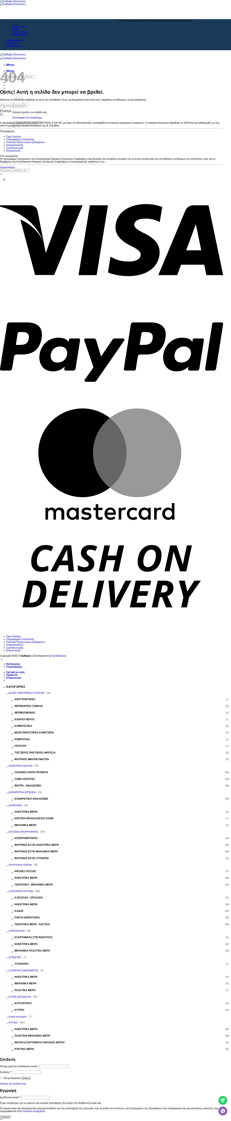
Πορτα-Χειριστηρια (27, 917)
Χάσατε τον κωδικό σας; (13, 1083)
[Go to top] (1, 659)
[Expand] (11, 699)
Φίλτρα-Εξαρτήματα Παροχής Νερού (39, 1042)
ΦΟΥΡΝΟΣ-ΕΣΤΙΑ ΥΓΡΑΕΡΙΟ (31, 858)
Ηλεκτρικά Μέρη (25, 904)
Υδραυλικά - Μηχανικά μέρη (33, 884)
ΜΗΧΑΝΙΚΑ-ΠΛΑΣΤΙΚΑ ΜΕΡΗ (32, 950)
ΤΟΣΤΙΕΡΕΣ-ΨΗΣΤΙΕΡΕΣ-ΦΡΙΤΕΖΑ (35, 752)
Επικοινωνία (13, 46)
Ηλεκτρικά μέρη (25, 878)
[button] (10, 65)
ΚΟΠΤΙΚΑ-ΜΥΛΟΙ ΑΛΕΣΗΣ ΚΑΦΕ (34, 818)
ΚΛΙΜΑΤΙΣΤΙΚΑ (23, 726)
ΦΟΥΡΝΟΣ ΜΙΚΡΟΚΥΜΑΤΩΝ (31, 759)
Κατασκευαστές (14, 145)
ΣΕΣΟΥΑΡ (20, 746)
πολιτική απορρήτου (34, 1111)
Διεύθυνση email (10, 1097)
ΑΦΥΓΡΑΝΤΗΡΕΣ (25, 699)
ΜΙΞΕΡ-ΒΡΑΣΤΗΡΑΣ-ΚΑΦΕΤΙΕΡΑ (34, 732)
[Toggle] (7, 693)
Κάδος (19, 911)
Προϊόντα (12, 43)
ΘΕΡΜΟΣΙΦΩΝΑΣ (24, 712)
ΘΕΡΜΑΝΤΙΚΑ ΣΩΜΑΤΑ (28, 706)
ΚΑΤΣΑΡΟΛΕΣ (23, 1003)
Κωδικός (5, 1072)
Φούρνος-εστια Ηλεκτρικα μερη (36, 845)
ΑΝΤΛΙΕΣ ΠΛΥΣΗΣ (25, 871)
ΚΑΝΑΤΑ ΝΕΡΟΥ (24, 719)
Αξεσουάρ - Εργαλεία (28, 897)
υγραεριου (21, 964)
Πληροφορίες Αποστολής (20, 139)
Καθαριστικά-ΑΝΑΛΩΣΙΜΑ (31, 798)
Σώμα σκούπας (24, 779)
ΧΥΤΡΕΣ (19, 1010)
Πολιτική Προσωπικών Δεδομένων (25, 142)
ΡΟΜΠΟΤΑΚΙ (22, 739)
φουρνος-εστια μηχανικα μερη (36, 851)
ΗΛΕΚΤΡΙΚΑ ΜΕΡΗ (25, 811)
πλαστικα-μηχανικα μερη (32, 1035)
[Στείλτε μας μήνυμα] (222, 1111)
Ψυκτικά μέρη (24, 1049)
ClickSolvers (59, 655)
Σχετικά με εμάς (15, 40)
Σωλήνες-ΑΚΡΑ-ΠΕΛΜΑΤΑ (31, 772)
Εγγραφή (5, 1117)
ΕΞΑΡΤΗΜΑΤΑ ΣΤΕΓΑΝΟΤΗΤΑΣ (33, 937)
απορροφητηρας (26, 838)
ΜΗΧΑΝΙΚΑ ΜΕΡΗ (25, 825)
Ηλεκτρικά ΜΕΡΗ (25, 1029)
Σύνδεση (26, 1078)
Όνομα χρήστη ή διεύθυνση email (19, 1066)
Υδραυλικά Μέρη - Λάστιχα (32, 924)
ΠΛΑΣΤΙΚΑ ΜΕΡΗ (25, 990)
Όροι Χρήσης (13, 136)
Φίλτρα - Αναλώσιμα (27, 785)
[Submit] (14, 127)
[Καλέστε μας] (222, 1100)
